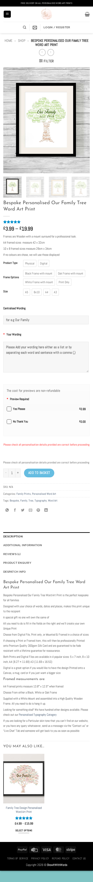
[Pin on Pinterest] (38, 510)
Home (8, 40)
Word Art (53, 500)
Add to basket (39, 473)
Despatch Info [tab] (14, 571)
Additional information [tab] (22, 545)
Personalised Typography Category (38, 715)
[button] (7, 14)
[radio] (29, 263)
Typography (41, 500)
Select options (23, 830)
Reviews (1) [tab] (12, 554)
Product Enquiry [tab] (17, 562)
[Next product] (42, 52)
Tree (31, 500)
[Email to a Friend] (30, 510)
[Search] (24, 27)
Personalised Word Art (44, 494)
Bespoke (14, 500)
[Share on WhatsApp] (7, 510)
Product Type (10, 262)
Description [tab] (13, 536)
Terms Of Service (17, 858)
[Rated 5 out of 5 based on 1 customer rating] (46, 222)
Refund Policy (60, 858)
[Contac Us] (35, 27)
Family (23, 500)
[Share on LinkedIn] (46, 510)
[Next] (83, 120)
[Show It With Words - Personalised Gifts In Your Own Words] (46, 14)
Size (5, 291)
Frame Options (11, 277)
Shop (21, 40)
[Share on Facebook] (15, 510)
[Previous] (10, 120)
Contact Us (79, 858)
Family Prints (23, 494)
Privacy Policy (40, 858)
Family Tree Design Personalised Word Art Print (24, 810)
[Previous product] (50, 52)
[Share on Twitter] (22, 510)
